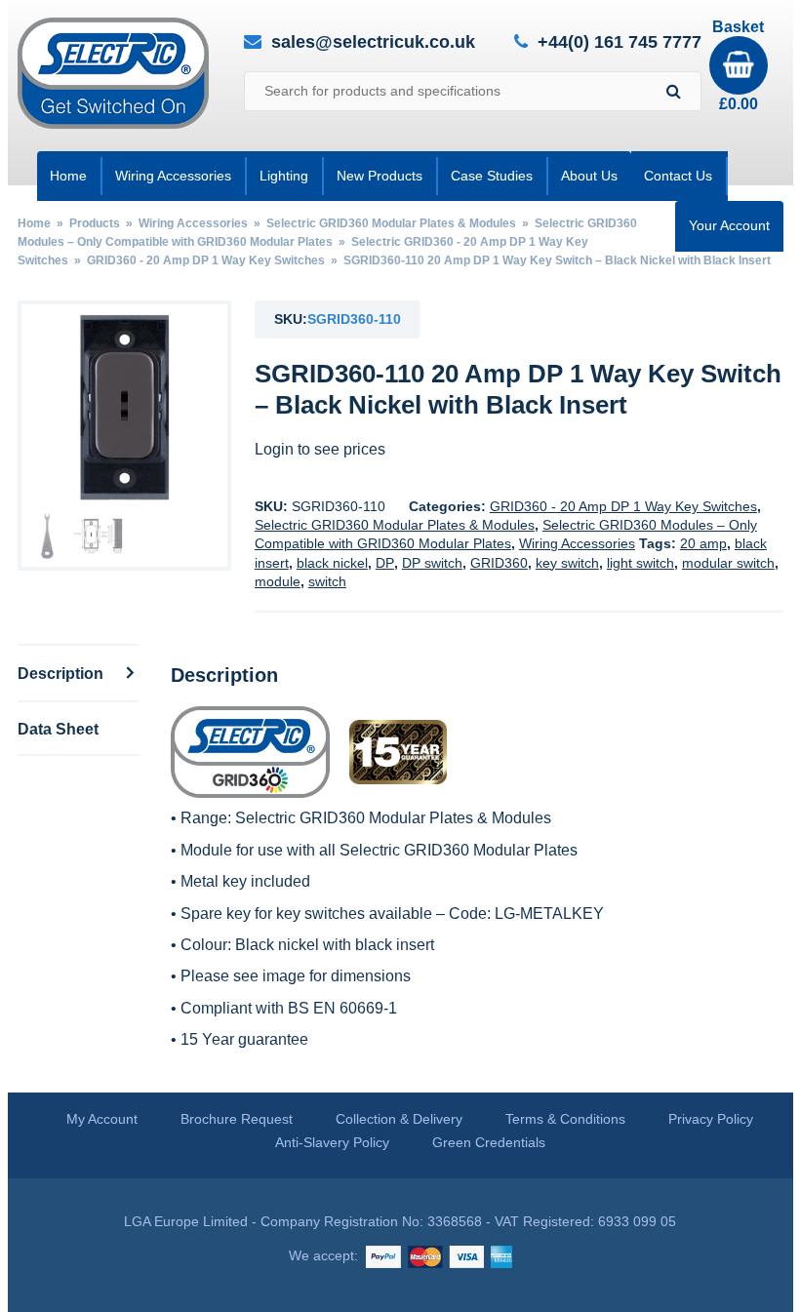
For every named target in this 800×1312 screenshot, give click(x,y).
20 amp (703, 543)
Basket (738, 65)
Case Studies (492, 175)
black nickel (332, 563)
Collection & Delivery (399, 1119)
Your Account (729, 225)
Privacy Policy (710, 1119)
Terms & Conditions (565, 1119)
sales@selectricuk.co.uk (373, 42)
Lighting (284, 175)
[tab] (79, 672)
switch (327, 581)
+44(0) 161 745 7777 (619, 42)
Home (68, 175)
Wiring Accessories (173, 175)
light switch (640, 563)
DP (385, 563)
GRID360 (499, 563)
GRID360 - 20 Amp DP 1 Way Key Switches (206, 260)
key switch (567, 563)
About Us (589, 175)
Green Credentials (488, 1142)
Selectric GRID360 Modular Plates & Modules (391, 223)
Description (62, 673)
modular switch (728, 563)
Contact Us (678, 175)
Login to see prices (320, 449)
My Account (102, 1119)
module (277, 581)
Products (94, 223)
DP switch (432, 563)
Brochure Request (236, 1119)
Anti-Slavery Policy (332, 1142)
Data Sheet (58, 728)
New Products (379, 175)
